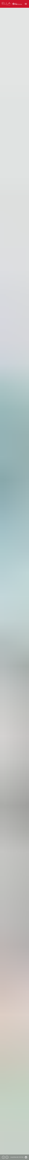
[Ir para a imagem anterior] (3, 1157)
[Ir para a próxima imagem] (6, 1157)
